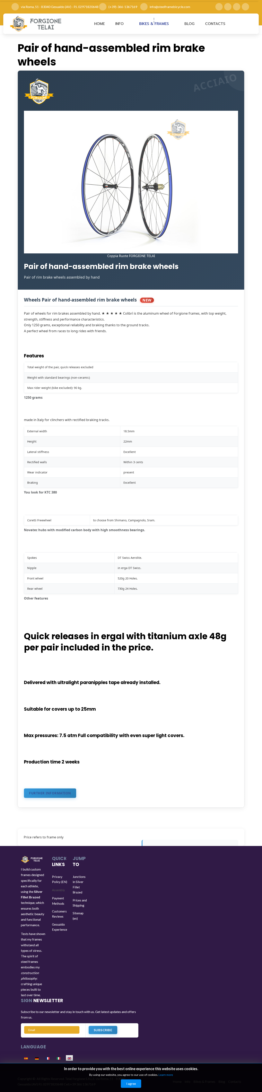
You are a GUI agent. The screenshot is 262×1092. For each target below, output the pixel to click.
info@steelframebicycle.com (170, 7)
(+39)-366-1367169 (124, 7)
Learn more (166, 1074)
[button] (122, 24)
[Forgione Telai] (36, 24)
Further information (50, 793)
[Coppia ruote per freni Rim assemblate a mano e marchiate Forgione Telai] (131, 182)
